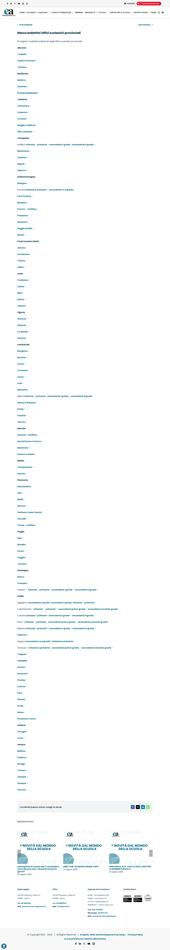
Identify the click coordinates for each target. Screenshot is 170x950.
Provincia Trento (26, 718)
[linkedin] (11, 3)
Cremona (22, 370)
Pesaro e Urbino (26, 454)
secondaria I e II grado (61, 189)
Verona (21, 789)
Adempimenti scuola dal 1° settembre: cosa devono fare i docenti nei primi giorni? (38, 869)
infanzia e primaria (35, 189)
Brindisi (21, 544)
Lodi (19, 383)
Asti (19, 492)
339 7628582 (97, 910)
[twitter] (15, 3)
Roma (20, 299)
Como (20, 363)
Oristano (22, 583)
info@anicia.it (63, 906)
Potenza (21, 86)
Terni (20, 738)
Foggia (21, 557)
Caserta (21, 157)
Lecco (20, 376)
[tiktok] (27, 3)
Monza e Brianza (26, 402)
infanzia (30, 144)
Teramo (21, 67)
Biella (20, 499)
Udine (20, 267)
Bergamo (22, 351)
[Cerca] (160, 12)
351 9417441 (103, 913)
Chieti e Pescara (26, 60)
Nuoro (20, 576)
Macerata (22, 447)
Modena (21, 202)
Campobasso (24, 467)
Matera (21, 80)
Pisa (19, 692)
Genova (21, 318)
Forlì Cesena (24, 196)
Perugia (21, 731)
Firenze (21, 680)
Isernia (21, 473)
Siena (20, 712)
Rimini (20, 234)
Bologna (21, 183)
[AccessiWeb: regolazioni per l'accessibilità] (4, 946)
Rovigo (21, 763)
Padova (21, 757)
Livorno (21, 686)
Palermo (22, 634)
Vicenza (21, 783)
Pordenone (23, 254)
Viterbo (21, 305)
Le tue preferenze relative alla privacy (85, 938)
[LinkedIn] (142, 807)
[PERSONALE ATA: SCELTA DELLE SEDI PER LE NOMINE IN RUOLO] (131, 832)
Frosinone (22, 280)
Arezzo (21, 667)
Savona (21, 338)
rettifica (31, 209)
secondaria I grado (59, 144)
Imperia (21, 325)
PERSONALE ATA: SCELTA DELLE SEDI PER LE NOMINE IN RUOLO (130, 868)
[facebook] (7, 3)
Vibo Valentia (24, 131)
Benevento (23, 151)
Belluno (21, 751)
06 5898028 (61, 903)
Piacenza (22, 215)
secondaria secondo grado (103, 609)
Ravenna (22, 222)
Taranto (21, 563)
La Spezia (22, 331)
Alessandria (24, 486)
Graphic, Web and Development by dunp (102, 934)
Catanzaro (23, 105)
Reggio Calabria (26, 125)
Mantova (22, 389)
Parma (21, 209)
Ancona (21, 434)
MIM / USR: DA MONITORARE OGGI (81, 866)
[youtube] (19, 3)
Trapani (21, 654)
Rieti (19, 292)
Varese (21, 422)
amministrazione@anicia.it (34, 906)
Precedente (25, 24)
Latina (20, 286)
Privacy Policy (135, 934)
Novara (21, 505)
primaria (42, 144)
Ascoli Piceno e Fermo (29, 441)
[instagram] (23, 3)
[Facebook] (132, 807)
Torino (20, 525)
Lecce (20, 551)
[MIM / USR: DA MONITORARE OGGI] (85, 832)
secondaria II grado (83, 144)
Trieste (21, 260)
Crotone (21, 118)
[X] (137, 807)
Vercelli (21, 518)
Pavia (20, 409)
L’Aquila (21, 54)
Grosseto (22, 673)
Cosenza (22, 112)
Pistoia (21, 699)
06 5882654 (26, 903)
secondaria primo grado (72, 609)
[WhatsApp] (147, 807)
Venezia (21, 776)
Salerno (21, 170)
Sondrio (21, 415)
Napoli (20, 163)
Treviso (21, 770)
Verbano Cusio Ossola (29, 512)
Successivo (144, 24)
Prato (20, 705)
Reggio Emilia (24, 228)
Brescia (21, 357)
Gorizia (21, 247)
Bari (19, 538)
